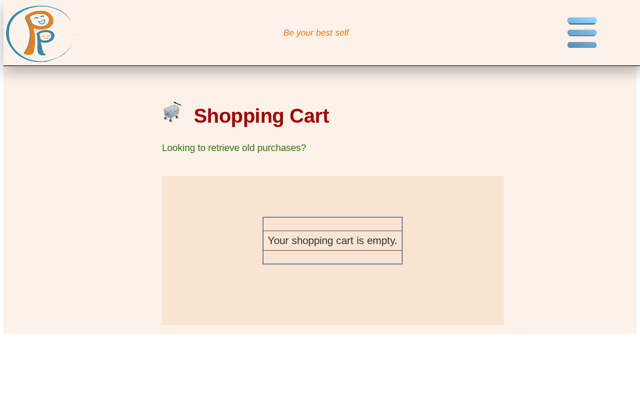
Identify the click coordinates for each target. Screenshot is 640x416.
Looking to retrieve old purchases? (234, 147)
